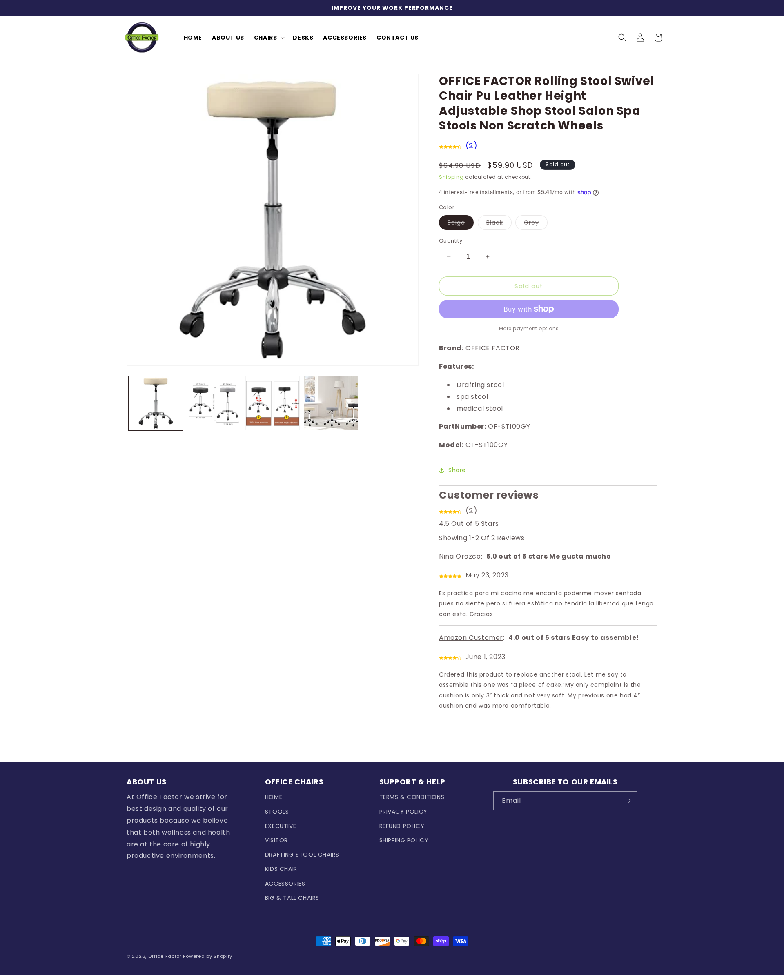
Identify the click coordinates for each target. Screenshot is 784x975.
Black (499, 224)
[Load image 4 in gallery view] (331, 403)
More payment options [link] (529, 328)
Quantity (450, 241)
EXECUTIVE (280, 826)
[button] (268, 37)
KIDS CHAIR (281, 869)
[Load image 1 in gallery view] (156, 403)
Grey (536, 224)
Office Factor (165, 956)
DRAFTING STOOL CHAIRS (302, 854)
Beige (461, 224)
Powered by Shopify (207, 956)
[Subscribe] (628, 800)
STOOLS (277, 812)
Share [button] (457, 470)
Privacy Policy (403, 812)
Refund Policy (402, 826)
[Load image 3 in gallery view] (272, 403)
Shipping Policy (404, 840)
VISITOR (276, 840)
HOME (273, 797)
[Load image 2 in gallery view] (214, 403)
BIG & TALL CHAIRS (292, 898)
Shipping (451, 177)
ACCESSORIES (285, 883)
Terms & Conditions (412, 797)
